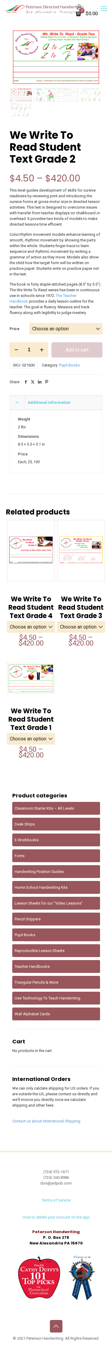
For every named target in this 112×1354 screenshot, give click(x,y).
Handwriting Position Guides (39, 871)
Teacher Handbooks (32, 966)
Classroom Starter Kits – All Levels (44, 808)
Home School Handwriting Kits (41, 887)
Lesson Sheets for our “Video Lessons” (49, 903)
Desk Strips (25, 824)
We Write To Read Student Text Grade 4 (31, 607)
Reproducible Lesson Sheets (40, 950)
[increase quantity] (41, 350)
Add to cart (77, 350)
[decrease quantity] (16, 350)
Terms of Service (56, 1200)
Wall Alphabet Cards (32, 1014)
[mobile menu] (104, 9)
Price (14, 328)
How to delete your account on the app (56, 1217)
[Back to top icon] (56, 1326)
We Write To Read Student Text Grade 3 (81, 607)
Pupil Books (69, 365)
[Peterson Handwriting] (44, 8)
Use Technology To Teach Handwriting (47, 998)
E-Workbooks (27, 840)
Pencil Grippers (28, 919)
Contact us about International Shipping (46, 1121)
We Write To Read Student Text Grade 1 (31, 719)
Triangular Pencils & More (36, 982)
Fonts (19, 856)
